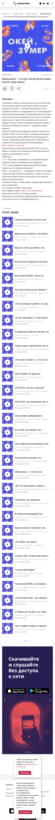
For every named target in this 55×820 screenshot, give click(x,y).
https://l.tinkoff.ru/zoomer (13, 145)
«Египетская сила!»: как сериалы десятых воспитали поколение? (31, 599)
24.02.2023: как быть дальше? (30, 388)
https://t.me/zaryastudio (31, 191)
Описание (7, 99)
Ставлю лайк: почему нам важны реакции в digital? (31, 557)
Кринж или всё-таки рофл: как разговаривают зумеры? (30, 529)
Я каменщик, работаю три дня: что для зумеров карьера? (32, 333)
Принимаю (25, 773)
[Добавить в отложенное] (12, 88)
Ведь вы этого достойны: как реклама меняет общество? (29, 249)
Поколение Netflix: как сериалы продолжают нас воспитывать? (30, 585)
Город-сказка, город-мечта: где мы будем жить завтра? (32, 347)
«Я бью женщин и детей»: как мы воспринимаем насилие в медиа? (31, 305)
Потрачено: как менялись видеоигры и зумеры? (27, 501)
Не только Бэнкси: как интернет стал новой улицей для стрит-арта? (32, 291)
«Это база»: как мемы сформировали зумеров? (27, 543)
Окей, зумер (31, 14)
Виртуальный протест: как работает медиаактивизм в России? (32, 235)
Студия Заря (17, 14)
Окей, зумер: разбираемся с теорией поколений (28, 417)
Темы (8, 789)
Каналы (5, 14)
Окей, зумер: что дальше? (28, 373)
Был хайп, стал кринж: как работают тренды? (28, 431)
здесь (18, 807)
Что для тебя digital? (25, 570)
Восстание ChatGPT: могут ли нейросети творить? (29, 277)
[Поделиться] (19, 88)
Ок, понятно (25, 812)
